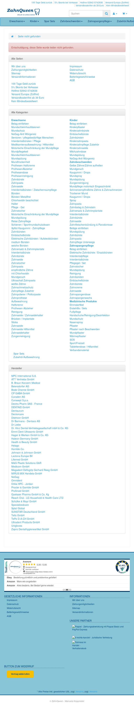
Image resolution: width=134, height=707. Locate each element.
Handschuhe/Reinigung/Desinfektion (90, 315)
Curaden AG (18, 396)
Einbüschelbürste (20, 235)
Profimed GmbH (20, 491)
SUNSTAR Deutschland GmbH (28, 511)
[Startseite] (12, 36)
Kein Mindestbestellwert (117, 5)
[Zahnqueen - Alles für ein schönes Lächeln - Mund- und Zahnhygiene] (23, 12)
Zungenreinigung (20, 336)
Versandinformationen (23, 76)
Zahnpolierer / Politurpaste (26, 294)
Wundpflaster (77, 332)
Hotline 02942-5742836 (91, 2)
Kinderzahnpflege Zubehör (84, 144)
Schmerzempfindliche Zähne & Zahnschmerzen (96, 189)
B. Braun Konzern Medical (25, 383)
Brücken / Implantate (22, 318)
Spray (73, 200)
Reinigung (17, 311)
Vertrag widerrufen (20, 674)
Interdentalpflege (79, 256)
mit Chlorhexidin (20, 273)
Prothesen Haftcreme (23, 165)
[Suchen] (106, 13)
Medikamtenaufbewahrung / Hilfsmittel (32, 144)
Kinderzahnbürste (79, 130)
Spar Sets (49, 21)
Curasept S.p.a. (20, 400)
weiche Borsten (19, 245)
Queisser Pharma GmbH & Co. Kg (30, 494)
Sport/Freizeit (77, 343)
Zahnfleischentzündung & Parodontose (91, 224)
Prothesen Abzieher (22, 308)
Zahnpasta (17, 183)
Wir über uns (18, 66)
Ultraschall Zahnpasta (23, 280)
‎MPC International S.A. (23, 376)
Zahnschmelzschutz (22, 287)
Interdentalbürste (20, 252)
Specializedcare (20, 504)
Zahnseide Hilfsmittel (22, 329)
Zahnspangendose (80, 294)
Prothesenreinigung (22, 176)
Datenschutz (76, 69)
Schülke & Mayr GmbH (23, 501)
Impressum (76, 66)
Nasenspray (76, 322)
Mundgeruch (18, 277)
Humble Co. (17, 449)
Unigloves (16, 525)
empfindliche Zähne (22, 270)
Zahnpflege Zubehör (22, 291)
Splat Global (18, 508)
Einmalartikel (77, 304)
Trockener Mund (79, 193)
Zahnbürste (17, 179)
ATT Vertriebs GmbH (22, 379)
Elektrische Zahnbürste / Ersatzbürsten (91, 252)
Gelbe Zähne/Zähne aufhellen (86, 165)
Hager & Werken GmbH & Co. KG (29, 435)
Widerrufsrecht (78, 73)
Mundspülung (18, 158)
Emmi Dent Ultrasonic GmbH (27, 431)
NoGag (15, 477)
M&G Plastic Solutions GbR (26, 463)
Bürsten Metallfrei (21, 196)
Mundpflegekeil (19, 151)
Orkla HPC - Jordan (22, 484)
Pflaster (74, 325)
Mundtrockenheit (20, 162)
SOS (72, 339)
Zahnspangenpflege (99, 21)
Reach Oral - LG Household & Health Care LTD (37, 497)
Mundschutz (18, 130)
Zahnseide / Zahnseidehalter (27, 315)
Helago (15, 445)
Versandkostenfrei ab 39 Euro (90, 5)
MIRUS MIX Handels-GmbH (26, 473)
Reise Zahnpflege (21, 221)
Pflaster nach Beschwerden (85, 329)
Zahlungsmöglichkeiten (24, 69)
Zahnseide (17, 186)
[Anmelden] (115, 13)
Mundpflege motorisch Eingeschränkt (90, 186)
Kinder (33, 21)
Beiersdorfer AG (20, 386)
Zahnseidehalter (20, 332)
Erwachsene (16, 21)
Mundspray (76, 176)
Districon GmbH (20, 417)
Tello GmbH (17, 515)
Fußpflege (75, 311)
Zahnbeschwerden (70, 21)
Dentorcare (17, 414)
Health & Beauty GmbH (24, 442)
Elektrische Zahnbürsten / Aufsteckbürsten (34, 238)
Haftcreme (17, 304)
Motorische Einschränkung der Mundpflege (35, 148)
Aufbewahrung (19, 301)
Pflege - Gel (17, 207)
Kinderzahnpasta (79, 141)
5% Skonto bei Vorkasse (66, 2)
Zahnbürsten (18, 231)
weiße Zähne (18, 284)
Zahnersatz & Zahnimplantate (27, 249)
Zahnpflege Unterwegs (82, 242)
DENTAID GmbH (20, 407)
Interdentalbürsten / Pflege (26, 141)
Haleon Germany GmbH (24, 438)
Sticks (14, 322)
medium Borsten (20, 242)
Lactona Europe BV (22, 456)
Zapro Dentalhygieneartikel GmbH (30, 529)
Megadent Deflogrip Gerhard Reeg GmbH (34, 470)
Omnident (16, 480)
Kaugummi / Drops (80, 172)
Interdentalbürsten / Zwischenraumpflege (34, 189)
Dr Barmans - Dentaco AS (25, 421)
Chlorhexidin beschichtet (24, 200)
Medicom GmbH (20, 466)
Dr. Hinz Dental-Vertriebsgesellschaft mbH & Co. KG (39, 428)
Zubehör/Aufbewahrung (26, 357)
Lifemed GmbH (19, 459)
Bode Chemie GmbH (22, 389)
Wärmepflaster (78, 336)
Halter (14, 203)
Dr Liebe (16, 424)
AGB (72, 80)
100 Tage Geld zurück (41, 2)
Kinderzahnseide (79, 148)
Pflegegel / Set (78, 263)
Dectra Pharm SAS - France (26, 403)
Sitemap (15, 73)
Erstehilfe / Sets (78, 308)
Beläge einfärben (79, 228)
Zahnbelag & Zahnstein (82, 207)
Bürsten (15, 193)
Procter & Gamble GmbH (25, 487)
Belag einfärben (20, 123)
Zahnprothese (19, 297)
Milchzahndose (78, 151)
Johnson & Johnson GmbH (26, 452)
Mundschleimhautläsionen (25, 127)
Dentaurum (17, 410)
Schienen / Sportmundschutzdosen (30, 224)
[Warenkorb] (125, 13)
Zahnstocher (18, 210)
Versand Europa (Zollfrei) (117, 2)
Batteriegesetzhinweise (82, 76)
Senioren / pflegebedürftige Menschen (32, 137)
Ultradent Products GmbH (25, 522)
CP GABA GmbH (20, 393)
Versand (79, 691)
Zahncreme (76, 287)
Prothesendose (19, 172)
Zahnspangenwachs (81, 297)
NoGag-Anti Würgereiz (23, 134)
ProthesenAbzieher (21, 169)
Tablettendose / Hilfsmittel (84, 346)
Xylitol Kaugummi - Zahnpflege (28, 228)
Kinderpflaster (77, 127)
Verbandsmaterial (79, 350)
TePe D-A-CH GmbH (22, 518)
